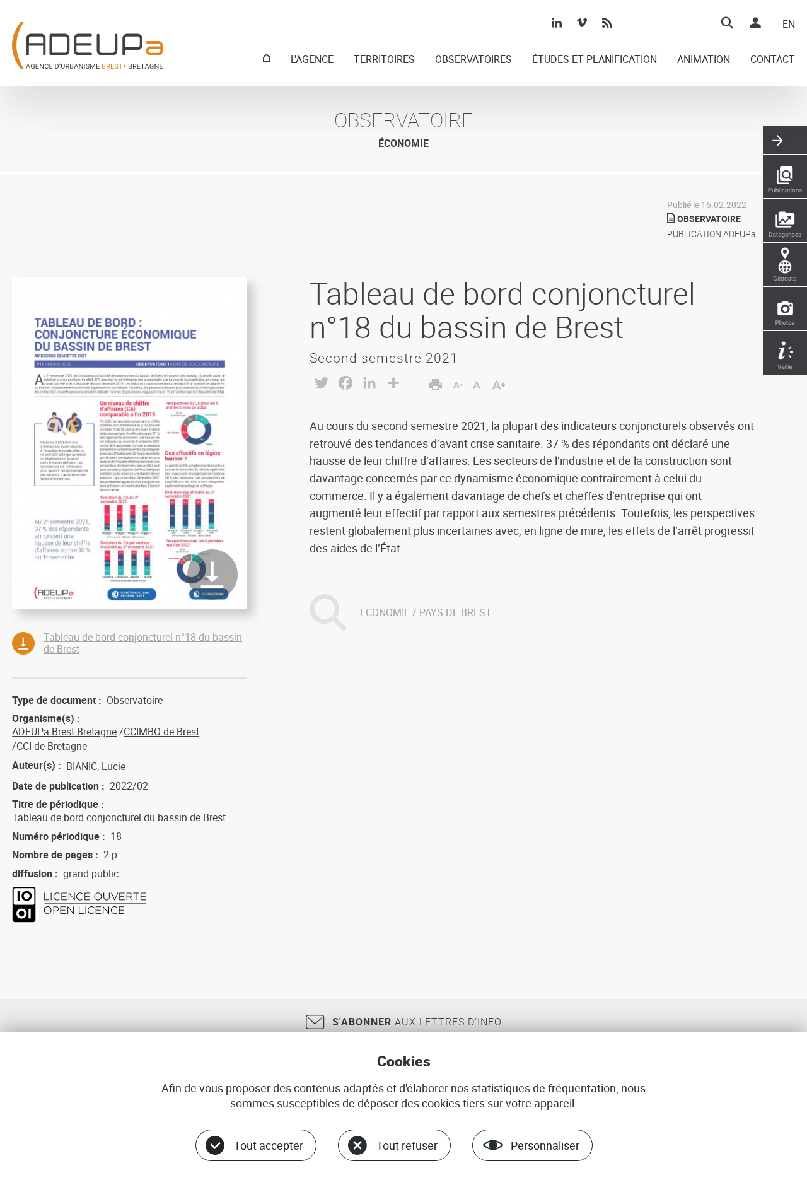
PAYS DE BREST (455, 612)
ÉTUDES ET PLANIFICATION (594, 60)
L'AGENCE (312, 60)
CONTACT (772, 60)
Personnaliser (545, 1145)
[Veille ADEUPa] (785, 353)
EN (788, 24)
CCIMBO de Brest (161, 732)
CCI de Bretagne (51, 746)
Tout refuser (407, 1145)
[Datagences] (785, 221)
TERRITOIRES (384, 60)
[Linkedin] (557, 23)
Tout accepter (268, 1145)
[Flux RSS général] (607, 23)
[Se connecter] (755, 23)
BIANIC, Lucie (95, 766)
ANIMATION (703, 60)
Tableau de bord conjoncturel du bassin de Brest (119, 817)
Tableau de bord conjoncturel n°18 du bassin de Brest (143, 643)
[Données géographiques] (785, 265)
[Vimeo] (582, 23)
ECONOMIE (385, 612)
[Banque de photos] (785, 309)
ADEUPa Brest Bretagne (64, 732)
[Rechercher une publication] (785, 177)
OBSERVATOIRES (473, 60)
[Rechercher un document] (727, 23)
